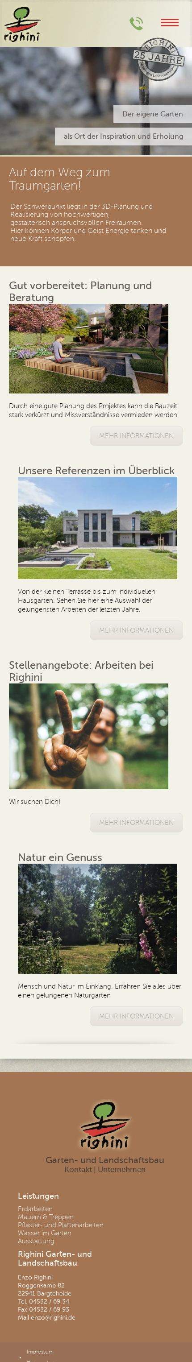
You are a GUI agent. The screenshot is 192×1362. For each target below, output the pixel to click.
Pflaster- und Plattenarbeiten (61, 1225)
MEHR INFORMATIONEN (136, 435)
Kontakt (78, 1169)
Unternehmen (122, 1169)
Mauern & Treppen (46, 1217)
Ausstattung (36, 1241)
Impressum (40, 1352)
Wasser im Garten (44, 1233)
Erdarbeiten (35, 1209)
